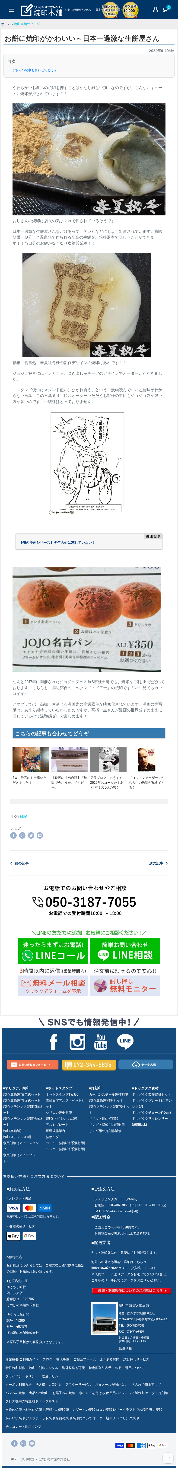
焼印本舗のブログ (27, 24)
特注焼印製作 (15, 1368)
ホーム (6, 24)
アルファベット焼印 (40, 1418)
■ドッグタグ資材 (145, 1088)
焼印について (82, 1418)
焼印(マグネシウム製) (61, 1118)
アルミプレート (57, 1124)
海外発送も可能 (73, 1368)
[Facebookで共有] (13, 835)
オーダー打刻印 (156, 1393)
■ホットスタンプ (59, 1088)
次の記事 (156, 863)
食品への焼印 (38, 1393)
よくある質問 (109, 1359)
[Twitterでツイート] (31, 835)
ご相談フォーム (84, 1359)
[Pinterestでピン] (22, 835)
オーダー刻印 (102, 1418)
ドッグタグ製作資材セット (151, 1094)
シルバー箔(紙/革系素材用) (65, 1149)
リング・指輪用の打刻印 (107, 1124)
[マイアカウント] (155, 9)
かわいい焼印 (15, 1418)
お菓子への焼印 (63, 1393)
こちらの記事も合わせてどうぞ (34, 70)
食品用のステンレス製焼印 (125, 1393)
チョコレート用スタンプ (23, 1426)
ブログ (47, 1359)
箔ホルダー (54, 1137)
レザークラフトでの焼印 (131, 1409)
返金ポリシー (51, 1376)
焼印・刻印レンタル (43, 1368)
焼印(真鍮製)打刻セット (106, 1100)
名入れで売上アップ (146, 1384)
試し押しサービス (136, 1359)
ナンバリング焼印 (126, 1418)
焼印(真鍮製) (12, 1131)
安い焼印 (155, 1409)
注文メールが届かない (111, 1384)
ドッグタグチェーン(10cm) (151, 1112)
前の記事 (22, 863)
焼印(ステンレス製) (17, 1137)
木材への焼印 (32, 1409)
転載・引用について (130, 1368)
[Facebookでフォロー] (14, 1443)
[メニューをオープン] (11, 10)
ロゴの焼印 (104, 1409)
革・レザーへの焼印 (80, 1409)
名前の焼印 (64, 1418)
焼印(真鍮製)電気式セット (22, 1094)
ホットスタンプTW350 (62, 1094)
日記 (23, 816)
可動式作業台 (55, 1131)
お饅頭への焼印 (54, 1409)
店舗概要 (12, 1359)
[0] (165, 9)
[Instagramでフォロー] (23, 1443)
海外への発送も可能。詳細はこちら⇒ (118, 1262)
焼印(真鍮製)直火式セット (22, 1100)
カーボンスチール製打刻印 (108, 1094)
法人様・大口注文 (48, 1384)
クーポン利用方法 (19, 1384)
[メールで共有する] (40, 835)
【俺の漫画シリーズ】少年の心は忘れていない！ (57, 542)
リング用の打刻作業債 (105, 1131)
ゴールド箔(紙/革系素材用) (65, 1143)
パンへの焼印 (15, 1393)
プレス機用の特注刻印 (22, 1401)
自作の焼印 (14, 1409)
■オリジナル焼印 (16, 1088)
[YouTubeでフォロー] (32, 1443)
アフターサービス (78, 1384)
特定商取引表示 (100, 1368)
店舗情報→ (127, 1348)
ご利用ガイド (29, 1359)
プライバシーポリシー (22, 1376)
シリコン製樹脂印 (59, 1112)
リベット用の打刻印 (103, 1118)
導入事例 (62, 1359)
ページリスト (48, 1401)
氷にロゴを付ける (92, 1393)
